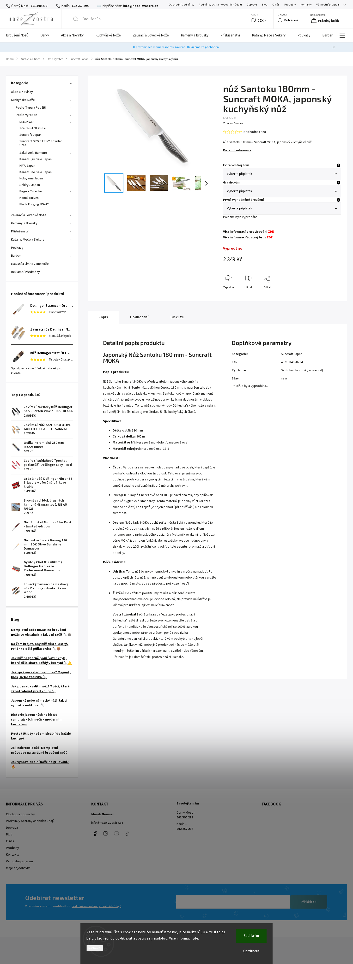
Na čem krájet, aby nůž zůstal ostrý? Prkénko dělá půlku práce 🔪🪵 (39, 646)
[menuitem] (20, 35)
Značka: (233, 123)
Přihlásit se (308, 901)
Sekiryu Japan (29, 185)
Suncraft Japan (30, 134)
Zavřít (333, 295)
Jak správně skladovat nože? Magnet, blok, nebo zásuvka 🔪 (41, 675)
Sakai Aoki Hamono (33, 152)
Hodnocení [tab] (139, 317)
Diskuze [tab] (177, 317)
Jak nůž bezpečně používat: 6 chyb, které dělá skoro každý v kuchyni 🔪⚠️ (41, 660)
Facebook (94, 833)
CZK (261, 20)
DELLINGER (27, 121)
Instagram (105, 833)
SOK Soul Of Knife (32, 128)
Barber (16, 255)
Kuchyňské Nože (23, 100)
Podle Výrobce (26, 114)
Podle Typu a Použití (31, 107)
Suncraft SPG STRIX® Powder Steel (40, 143)
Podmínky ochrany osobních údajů (220, 5)
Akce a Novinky (22, 91)
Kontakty (305, 5)
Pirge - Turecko (30, 191)
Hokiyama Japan (31, 178)
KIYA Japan (27, 165)
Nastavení (94, 948)
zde (195, 938)
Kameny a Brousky (24, 223)
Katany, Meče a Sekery (27, 239)
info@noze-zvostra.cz (107, 822)
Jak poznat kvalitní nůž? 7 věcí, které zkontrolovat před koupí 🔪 (40, 689)
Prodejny (290, 5)
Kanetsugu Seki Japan (35, 159)
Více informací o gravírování (248, 231)
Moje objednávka (18, 868)
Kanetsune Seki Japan (35, 172)
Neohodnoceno (254, 132)
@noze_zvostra (127, 833)
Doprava (252, 5)
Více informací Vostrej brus (248, 237)
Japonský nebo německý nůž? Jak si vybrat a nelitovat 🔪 (39, 703)
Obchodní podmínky (181, 5)
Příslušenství (20, 231)
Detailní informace (237, 150)
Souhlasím (251, 935)
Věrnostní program (328, 5)
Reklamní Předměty (25, 272)
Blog (265, 5)
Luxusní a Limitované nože (30, 263)
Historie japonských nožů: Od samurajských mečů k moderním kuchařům (36, 719)
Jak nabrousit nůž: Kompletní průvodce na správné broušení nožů (39, 750)
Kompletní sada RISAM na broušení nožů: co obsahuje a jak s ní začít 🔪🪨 (41, 632)
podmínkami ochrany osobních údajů (96, 906)
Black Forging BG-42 (34, 204)
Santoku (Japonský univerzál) (302, 370)
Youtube (116, 833)
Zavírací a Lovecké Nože (28, 215)
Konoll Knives (29, 197)
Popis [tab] (103, 317)
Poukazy (17, 247)
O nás (276, 5)
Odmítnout (251, 951)
